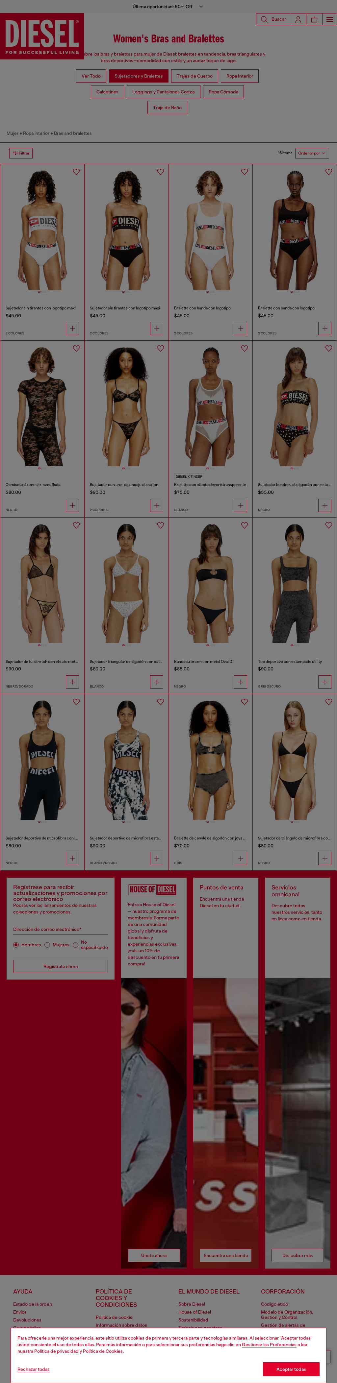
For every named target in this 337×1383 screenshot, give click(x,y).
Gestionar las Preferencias (269, 1344)
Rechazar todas (33, 1369)
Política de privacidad (56, 1351)
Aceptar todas (291, 1369)
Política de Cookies (103, 1351)
